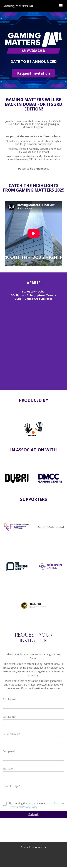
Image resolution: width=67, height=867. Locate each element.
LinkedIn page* (11, 786)
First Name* (9, 699)
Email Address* (11, 734)
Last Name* (9, 716)
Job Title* (8, 768)
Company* (9, 751)
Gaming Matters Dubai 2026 (24, 6)
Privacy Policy (29, 807)
